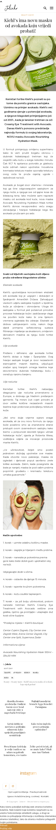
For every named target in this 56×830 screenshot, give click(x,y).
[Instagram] (13, 786)
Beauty (6, 681)
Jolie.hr (8, 664)
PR (12, 678)
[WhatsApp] (21, 690)
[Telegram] (35, 690)
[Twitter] (14, 690)
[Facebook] (7, 690)
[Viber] (42, 690)
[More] (49, 690)
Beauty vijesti (27, 15)
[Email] (28, 690)
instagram (28, 773)
